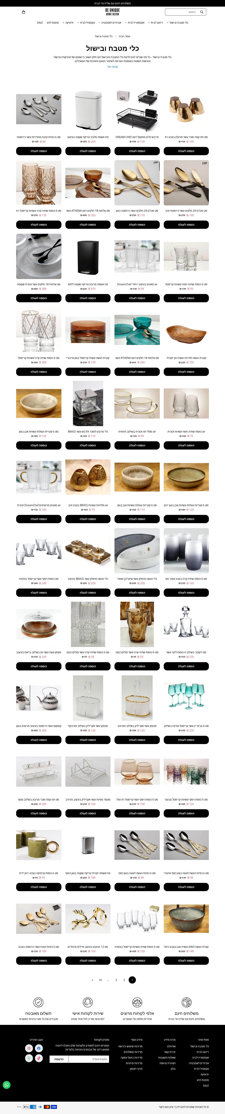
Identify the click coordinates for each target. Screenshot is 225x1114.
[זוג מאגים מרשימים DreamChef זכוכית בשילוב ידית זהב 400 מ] (38, 477)
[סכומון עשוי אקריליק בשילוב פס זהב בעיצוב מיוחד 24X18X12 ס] (137, 698)
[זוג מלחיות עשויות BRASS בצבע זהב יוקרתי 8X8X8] (88, 477)
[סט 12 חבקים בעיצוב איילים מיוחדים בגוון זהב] (88, 918)
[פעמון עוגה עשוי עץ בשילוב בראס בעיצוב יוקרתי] (38, 624)
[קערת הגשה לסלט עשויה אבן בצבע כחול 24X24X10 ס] (186, 918)
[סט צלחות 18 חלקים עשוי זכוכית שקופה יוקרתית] (38, 256)
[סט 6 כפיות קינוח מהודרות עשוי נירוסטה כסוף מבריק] (38, 109)
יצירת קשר (170, 1052)
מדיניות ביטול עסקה (131, 1057)
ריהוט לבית (157, 22)
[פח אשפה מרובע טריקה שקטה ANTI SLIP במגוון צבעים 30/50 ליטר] (88, 256)
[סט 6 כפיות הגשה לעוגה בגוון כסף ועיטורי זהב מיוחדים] (186, 845)
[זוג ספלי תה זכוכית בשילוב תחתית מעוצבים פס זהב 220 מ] (137, 403)
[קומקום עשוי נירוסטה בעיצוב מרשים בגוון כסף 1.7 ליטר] (38, 698)
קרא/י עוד (112, 67)
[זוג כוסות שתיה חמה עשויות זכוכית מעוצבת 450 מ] (186, 403)
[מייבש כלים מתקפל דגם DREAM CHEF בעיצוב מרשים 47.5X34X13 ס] (137, 109)
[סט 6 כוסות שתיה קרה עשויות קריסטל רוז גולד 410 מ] (38, 182)
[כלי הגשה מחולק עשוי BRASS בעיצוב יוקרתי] (88, 550)
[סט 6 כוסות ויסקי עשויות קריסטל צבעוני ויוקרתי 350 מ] (186, 771)
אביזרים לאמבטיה (111, 22)
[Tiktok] (39, 1058)
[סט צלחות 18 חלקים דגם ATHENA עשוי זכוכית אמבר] (88, 182)
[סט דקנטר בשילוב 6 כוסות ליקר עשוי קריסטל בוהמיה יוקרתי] (186, 624)
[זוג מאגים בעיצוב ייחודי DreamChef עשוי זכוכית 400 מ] (137, 256)
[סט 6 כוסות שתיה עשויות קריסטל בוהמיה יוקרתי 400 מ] (137, 918)
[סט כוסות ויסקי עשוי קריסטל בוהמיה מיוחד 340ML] (38, 550)
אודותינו (171, 1046)
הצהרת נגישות (168, 1063)
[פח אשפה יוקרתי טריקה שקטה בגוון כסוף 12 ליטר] (88, 845)
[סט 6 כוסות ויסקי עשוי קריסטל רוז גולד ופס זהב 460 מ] (137, 771)
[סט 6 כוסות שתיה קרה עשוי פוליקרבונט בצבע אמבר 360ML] (137, 624)
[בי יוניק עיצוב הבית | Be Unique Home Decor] (112, 12)
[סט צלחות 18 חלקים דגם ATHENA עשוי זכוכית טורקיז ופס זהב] (137, 329)
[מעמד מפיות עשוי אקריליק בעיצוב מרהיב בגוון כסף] (88, 771)
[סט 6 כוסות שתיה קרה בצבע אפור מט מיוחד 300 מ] (186, 550)
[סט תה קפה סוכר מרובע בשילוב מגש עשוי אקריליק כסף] (38, 771)
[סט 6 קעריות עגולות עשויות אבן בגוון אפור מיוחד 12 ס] (137, 477)
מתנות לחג (53, 22)
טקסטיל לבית (87, 22)
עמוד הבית (124, 36)
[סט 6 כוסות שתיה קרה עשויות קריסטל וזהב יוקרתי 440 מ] (38, 329)
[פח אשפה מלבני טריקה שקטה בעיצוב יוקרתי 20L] (88, 109)
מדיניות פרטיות (134, 1063)
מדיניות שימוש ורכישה (130, 1046)
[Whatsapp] (29, 1058)
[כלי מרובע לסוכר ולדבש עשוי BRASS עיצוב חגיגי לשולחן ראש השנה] (88, 403)
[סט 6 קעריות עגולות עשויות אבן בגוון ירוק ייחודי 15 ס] (186, 477)
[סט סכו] (186, 182)
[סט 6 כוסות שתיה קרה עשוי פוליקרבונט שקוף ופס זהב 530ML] (88, 624)
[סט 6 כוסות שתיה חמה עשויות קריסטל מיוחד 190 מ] (186, 256)
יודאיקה (69, 22)
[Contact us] (7, 1085)
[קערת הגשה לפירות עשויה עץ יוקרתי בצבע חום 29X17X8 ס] (186, 329)
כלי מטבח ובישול (179, 22)
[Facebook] (39, 1048)
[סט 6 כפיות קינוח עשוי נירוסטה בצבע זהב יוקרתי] (38, 918)
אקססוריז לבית (136, 22)
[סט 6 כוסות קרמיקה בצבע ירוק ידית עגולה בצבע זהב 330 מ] (38, 845)
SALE (40, 22)
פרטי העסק (136, 1069)
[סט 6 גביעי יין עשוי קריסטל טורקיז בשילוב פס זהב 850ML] (186, 698)
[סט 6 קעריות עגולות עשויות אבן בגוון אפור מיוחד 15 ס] (38, 403)
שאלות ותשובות (167, 1057)
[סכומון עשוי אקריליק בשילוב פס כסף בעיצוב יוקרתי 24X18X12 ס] (88, 698)
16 (100, 980)
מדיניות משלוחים (133, 1052)
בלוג (173, 1069)
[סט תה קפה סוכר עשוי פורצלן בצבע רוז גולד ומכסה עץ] (186, 109)
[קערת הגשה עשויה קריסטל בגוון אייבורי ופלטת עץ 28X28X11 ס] (88, 329)
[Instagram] (29, 1048)
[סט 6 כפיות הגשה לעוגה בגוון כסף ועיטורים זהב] (137, 845)
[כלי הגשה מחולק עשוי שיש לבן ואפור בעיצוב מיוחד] (137, 550)
